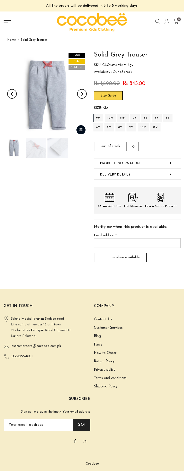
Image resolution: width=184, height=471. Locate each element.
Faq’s (98, 344)
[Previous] (12, 94)
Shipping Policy (105, 386)
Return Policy (104, 361)
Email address (105, 235)
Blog (97, 336)
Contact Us (103, 319)
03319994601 (22, 356)
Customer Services (108, 328)
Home (11, 39)
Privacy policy (104, 370)
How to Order (105, 353)
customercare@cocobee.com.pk (36, 346)
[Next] (82, 94)
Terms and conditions (110, 378)
